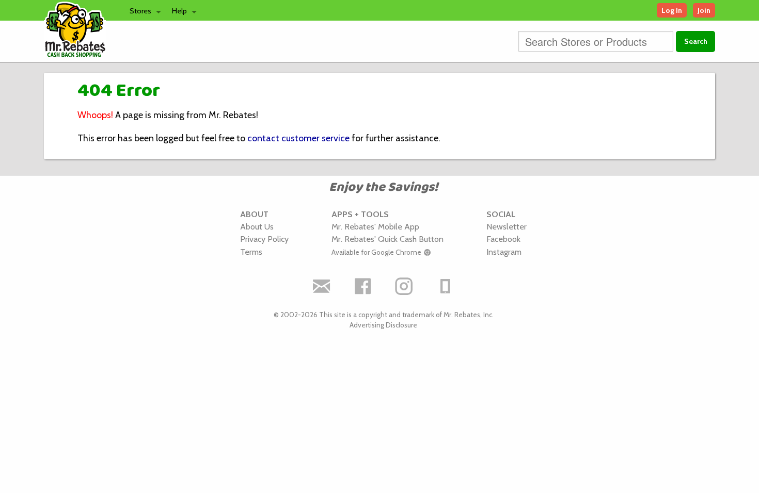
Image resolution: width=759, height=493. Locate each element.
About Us (257, 226)
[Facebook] (363, 286)
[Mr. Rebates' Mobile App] (446, 286)
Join (704, 10)
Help (179, 10)
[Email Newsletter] (322, 286)
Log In (671, 10)
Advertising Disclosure (383, 325)
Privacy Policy (264, 239)
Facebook (503, 239)
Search (695, 41)
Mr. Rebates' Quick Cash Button (387, 239)
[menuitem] (142, 10)
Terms (251, 252)
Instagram (503, 252)
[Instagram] (404, 286)
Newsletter (506, 226)
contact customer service (298, 138)
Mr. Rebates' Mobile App (375, 226)
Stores (140, 10)
